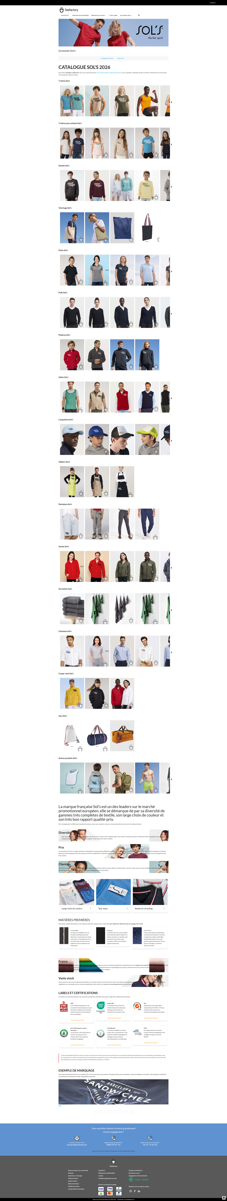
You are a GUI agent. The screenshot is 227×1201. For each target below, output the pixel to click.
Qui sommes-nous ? (125, 15)
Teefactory (95, 1199)
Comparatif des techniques (76, 1189)
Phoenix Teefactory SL (105, 1199)
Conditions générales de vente (107, 1178)
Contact (213, 3)
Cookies (100, 1175)
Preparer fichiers (73, 1178)
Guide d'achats (72, 1181)
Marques (71, 1173)
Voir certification (77, 1020)
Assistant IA (64, 15)
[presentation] (171, 102)
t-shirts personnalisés (102, 72)
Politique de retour (74, 1186)
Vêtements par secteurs (98, 15)
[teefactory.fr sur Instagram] (131, 1191)
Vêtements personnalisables (80, 15)
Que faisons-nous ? (134, 1173)
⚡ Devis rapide (112, 15)
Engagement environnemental (138, 1175)
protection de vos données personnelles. (123, 1151)
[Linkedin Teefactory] (139, 1191)
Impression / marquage (75, 1175)
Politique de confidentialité (106, 1173)
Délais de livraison (73, 1183)
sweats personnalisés (115, 72)
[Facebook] (135, 1191)
